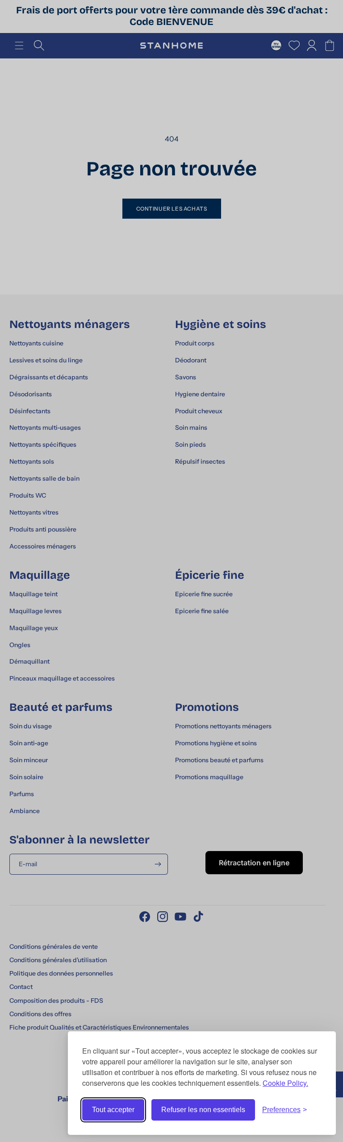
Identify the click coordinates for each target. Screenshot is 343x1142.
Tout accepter (113, 1109)
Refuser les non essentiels (203, 1109)
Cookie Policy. (285, 1083)
